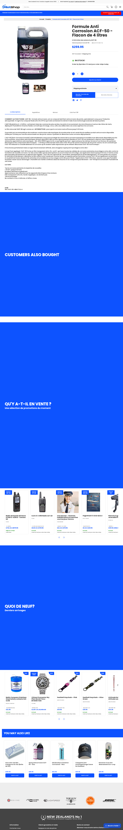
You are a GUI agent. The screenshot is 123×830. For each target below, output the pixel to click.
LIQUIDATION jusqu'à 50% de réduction (111, 13)
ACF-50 (93, 40)
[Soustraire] (73, 74)
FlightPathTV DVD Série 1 (92, 516)
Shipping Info (86, 54)
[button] (112, 7)
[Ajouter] (82, 74)
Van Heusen (60, 522)
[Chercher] (107, 6)
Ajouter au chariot (95, 80)
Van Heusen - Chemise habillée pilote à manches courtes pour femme (67, 517)
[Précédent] (59, 537)
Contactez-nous (15, 828)
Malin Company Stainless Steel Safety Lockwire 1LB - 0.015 (16, 699)
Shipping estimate (95, 88)
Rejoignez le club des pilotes (47, 828)
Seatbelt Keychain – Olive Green (93, 698)
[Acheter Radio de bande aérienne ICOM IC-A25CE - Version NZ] (16, 502)
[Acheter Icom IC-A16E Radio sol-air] (42, 502)
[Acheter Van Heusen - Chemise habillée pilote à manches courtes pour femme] (68, 502)
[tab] (15, 112)
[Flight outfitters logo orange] (90, 795)
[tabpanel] (61, 149)
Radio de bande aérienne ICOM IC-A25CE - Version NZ (16, 517)
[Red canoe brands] (13, 795)
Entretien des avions (81, 40)
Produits (48, 19)
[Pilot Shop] (11, 7)
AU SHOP (71, 1)
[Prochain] (64, 537)
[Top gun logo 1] (71, 795)
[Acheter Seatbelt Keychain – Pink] (68, 684)
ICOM (7, 522)
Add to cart (14, 775)
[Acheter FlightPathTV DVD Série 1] (93, 502)
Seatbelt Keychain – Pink (67, 697)
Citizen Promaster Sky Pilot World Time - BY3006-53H (40, 699)
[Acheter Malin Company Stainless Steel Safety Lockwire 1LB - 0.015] (16, 684)
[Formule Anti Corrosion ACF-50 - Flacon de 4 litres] (26, 88)
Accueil (41, 19)
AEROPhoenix (60, 700)
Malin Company (10, 703)
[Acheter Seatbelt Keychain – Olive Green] (93, 684)
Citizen (33, 703)
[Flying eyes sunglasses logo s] (32, 795)
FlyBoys (110, 520)
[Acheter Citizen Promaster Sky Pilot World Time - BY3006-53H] (42, 684)
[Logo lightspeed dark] (52, 795)
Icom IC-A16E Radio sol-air (42, 516)
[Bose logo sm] (109, 795)
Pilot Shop (86, 518)
